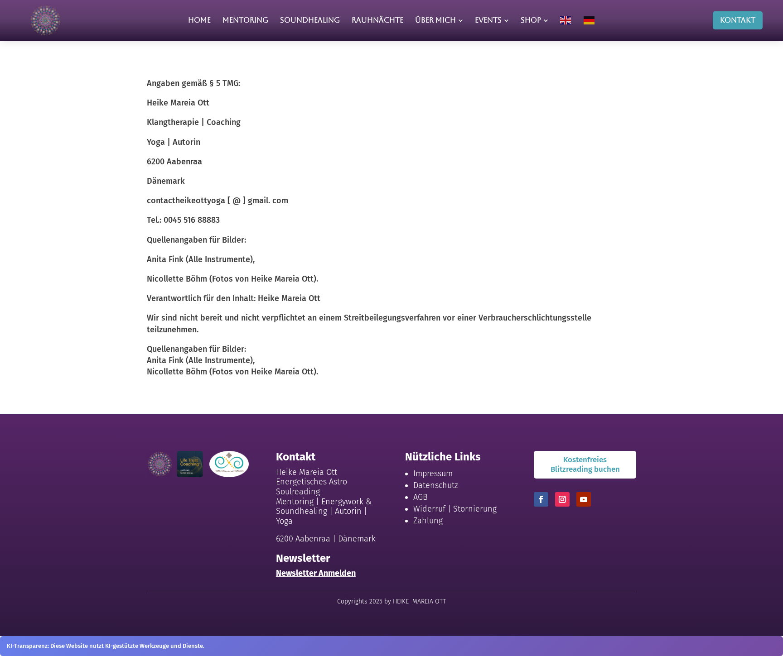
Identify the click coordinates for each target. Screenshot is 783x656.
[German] (589, 20)
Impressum (433, 474)
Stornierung (475, 509)
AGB (420, 497)
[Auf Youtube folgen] (583, 499)
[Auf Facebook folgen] (541, 499)
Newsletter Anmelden (316, 573)
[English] (566, 20)
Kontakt (737, 20)
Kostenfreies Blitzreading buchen (585, 464)
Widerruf (429, 509)
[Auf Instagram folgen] (562, 499)
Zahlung (428, 521)
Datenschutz (435, 485)
